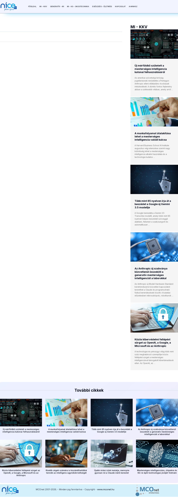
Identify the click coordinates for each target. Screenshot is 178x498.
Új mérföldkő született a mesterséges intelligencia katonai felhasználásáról (151, 69)
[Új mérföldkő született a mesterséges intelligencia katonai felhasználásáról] (154, 44)
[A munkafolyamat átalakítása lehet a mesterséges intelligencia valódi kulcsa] (154, 111)
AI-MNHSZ (133, 6)
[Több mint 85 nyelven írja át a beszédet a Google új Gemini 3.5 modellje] (154, 179)
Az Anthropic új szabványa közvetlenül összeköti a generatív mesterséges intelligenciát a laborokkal (157, 431)
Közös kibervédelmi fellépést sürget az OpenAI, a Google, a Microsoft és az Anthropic (153, 342)
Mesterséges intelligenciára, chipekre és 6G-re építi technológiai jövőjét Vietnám (157, 471)
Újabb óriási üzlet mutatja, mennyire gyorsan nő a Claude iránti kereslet (111, 471)
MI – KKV (43, 6)
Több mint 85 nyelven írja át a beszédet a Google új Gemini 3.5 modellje (153, 204)
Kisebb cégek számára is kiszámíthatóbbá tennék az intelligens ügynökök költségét (66, 471)
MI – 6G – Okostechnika (78, 6)
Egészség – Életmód (102, 6)
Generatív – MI (57, 6)
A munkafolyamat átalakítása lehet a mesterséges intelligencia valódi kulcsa (153, 136)
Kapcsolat (120, 6)
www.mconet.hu (105, 489)
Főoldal (32, 6)
